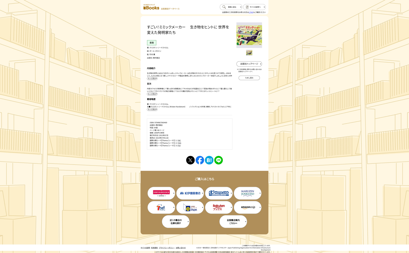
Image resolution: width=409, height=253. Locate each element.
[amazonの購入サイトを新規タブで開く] (247, 207)
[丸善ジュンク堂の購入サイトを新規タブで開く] (247, 193)
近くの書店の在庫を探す (176, 221)
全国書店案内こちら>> (233, 221)
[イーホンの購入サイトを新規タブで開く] (190, 207)
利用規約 (154, 247)
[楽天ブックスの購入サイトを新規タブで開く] (219, 207)
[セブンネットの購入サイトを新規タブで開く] (161, 207)
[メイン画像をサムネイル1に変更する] (249, 53)
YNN (179, 143)
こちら (251, 12)
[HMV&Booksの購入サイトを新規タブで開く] (161, 193)
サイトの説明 (145, 247)
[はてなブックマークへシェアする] (209, 160)
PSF (179, 145)
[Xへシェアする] (190, 160)
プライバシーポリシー (167, 247)
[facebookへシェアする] (200, 160)
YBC (179, 140)
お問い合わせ (181, 247)
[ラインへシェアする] (218, 160)
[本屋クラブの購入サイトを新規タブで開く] (219, 193)
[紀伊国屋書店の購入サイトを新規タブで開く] (190, 193)
